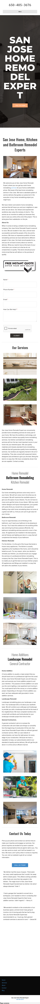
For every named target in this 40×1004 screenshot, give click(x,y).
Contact (4, 988)
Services (4, 983)
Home (3, 980)
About (3, 985)
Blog (3, 990)
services (14, 188)
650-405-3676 (20, 999)
